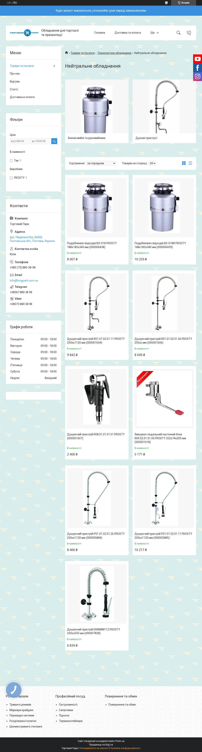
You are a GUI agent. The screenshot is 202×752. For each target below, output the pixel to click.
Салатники (66, 710)
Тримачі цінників (20, 704)
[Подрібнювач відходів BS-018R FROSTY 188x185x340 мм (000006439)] (164, 207)
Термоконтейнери (70, 721)
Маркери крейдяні (21, 710)
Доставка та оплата (128, 32)
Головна (99, 32)
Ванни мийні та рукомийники (86, 138)
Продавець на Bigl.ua (101, 744)
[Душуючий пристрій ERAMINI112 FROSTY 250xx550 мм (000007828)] (97, 594)
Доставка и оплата (22, 97)
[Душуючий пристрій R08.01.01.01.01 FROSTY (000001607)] (97, 399)
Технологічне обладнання (114, 53)
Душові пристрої (146, 138)
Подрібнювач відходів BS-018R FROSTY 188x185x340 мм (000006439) (160, 245)
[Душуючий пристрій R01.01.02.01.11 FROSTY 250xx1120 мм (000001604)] (97, 303)
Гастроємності (68, 704)
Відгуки (15, 81)
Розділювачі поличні (22, 721)
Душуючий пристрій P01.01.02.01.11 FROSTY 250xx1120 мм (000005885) (163, 535)
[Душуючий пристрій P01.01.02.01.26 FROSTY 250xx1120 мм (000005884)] (97, 498)
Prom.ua (119, 741)
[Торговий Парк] (24, 32)
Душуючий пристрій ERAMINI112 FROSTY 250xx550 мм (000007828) (93, 631)
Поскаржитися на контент (93, 748)
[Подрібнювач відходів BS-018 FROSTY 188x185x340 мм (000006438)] (97, 207)
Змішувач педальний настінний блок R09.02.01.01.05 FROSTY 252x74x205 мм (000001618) (160, 438)
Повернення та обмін (122, 704)
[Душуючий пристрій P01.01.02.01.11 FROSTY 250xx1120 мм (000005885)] (164, 498)
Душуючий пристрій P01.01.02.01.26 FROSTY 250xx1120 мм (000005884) (96, 535)
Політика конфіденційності (125, 748)
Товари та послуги (82, 53)
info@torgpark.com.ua (24, 280)
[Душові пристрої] (164, 111)
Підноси (64, 715)
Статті (14, 89)
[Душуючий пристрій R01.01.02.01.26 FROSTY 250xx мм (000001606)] (164, 303)
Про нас (15, 73)
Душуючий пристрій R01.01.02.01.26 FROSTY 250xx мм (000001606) (163, 340)
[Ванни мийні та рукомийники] (97, 111)
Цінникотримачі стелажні (25, 726)
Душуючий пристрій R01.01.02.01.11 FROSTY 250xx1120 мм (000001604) (96, 340)
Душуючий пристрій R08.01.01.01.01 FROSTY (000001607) (96, 436)
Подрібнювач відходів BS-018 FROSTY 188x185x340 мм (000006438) (92, 245)
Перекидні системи (21, 715)
